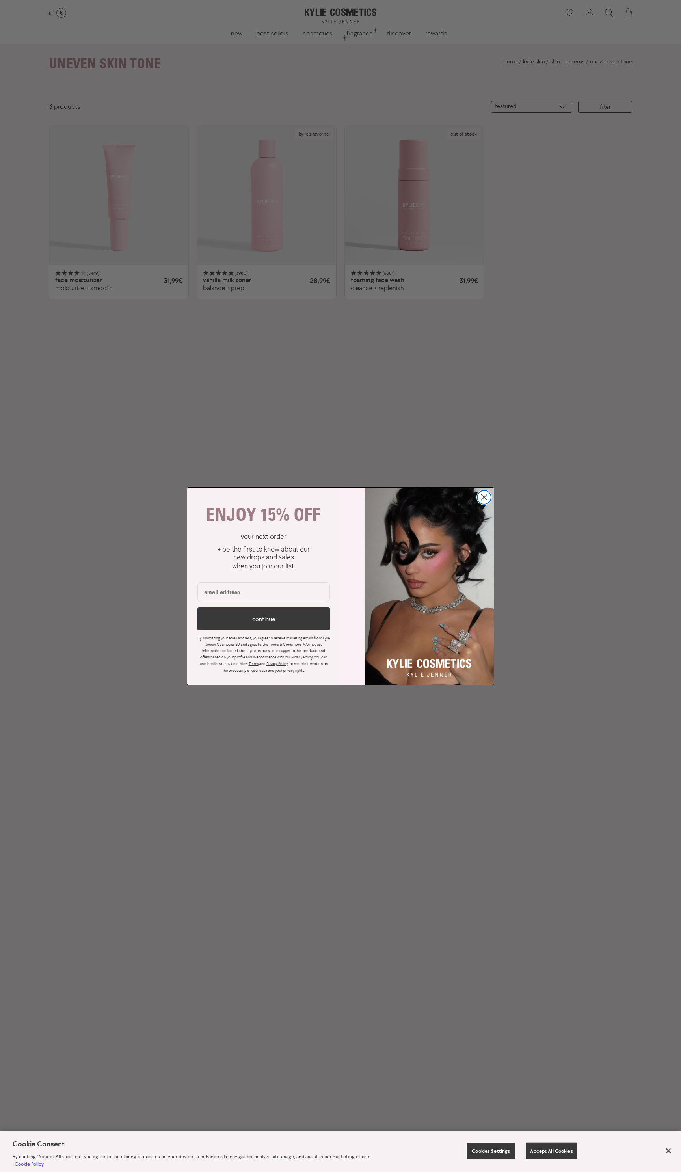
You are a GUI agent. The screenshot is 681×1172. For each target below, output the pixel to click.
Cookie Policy (29, 1164)
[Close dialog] (484, 497)
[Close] (668, 1150)
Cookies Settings (491, 1151)
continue (263, 619)
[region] (340, 1151)
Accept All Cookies (551, 1151)
